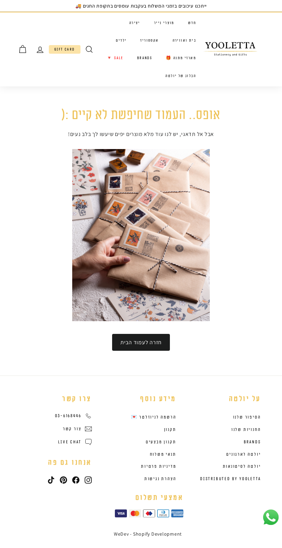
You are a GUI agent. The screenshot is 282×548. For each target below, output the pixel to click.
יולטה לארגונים (243, 454)
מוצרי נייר (164, 23)
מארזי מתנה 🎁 (181, 58)
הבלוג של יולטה (180, 76)
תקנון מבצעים (161, 442)
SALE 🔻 (115, 58)
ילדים (121, 40)
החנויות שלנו (246, 429)
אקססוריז (149, 40)
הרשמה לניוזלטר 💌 (153, 417)
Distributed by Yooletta (230, 479)
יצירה (134, 23)
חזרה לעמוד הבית (141, 342)
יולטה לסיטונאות (242, 466)
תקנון (170, 429)
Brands (144, 58)
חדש (192, 23)
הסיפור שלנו (247, 417)
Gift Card (64, 49)
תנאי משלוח (163, 454)
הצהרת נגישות (160, 479)
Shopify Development (157, 534)
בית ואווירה (184, 40)
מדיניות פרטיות (158, 466)
